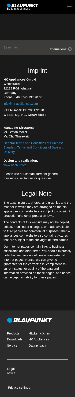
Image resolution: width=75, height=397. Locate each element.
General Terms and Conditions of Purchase (33, 143)
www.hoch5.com (14, 165)
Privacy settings (19, 387)
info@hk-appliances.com (20, 103)
